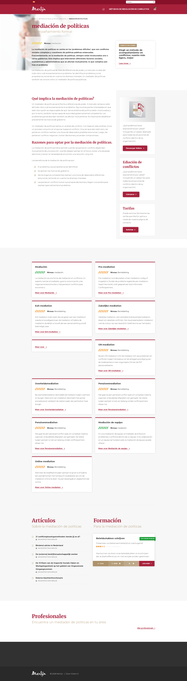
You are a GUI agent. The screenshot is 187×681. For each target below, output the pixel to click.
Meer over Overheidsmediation (49, 410)
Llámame (130, 194)
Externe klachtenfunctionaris (49, 578)
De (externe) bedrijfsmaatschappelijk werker (57, 554)
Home (34, 19)
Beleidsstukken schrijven (110, 538)
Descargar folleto (134, 148)
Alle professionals (145, 628)
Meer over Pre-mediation (110, 293)
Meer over (40, 347)
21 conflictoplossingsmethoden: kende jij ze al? (58, 537)
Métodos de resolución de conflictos (129, 9)
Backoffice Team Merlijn (47, 539)
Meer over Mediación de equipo (113, 448)
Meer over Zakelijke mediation (112, 329)
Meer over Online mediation (48, 487)
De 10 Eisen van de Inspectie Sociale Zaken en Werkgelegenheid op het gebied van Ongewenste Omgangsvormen (59, 566)
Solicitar (129, 230)
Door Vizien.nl (72, 674)
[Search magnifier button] (153, 2)
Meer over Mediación (45, 293)
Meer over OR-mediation (109, 371)
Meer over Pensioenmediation (112, 410)
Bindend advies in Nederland (49, 545)
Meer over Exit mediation (46, 332)
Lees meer (124, 63)
